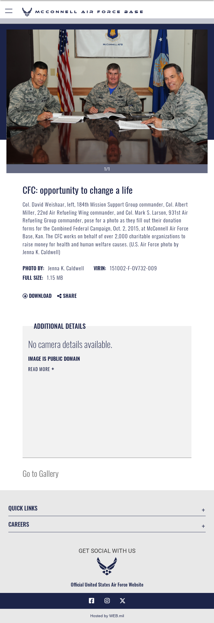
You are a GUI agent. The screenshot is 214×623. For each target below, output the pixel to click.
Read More (40, 369)
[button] (9, 12)
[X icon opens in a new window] (122, 601)
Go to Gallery (41, 473)
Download (40, 295)
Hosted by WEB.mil (107, 616)
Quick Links (22, 508)
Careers (18, 524)
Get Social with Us (107, 551)
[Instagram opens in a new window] (107, 601)
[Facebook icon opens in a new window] (91, 601)
